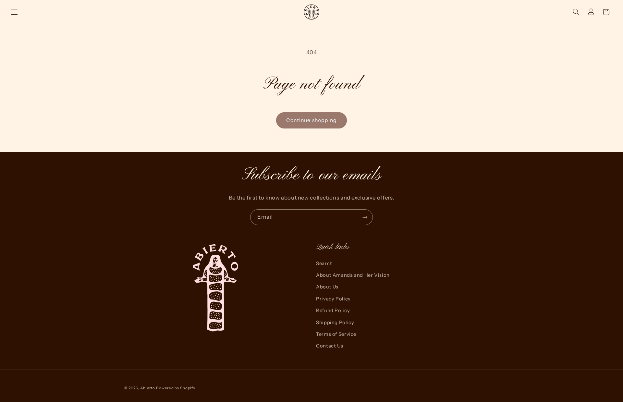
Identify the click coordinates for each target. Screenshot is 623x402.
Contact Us (329, 346)
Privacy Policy (333, 299)
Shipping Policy (335, 322)
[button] (14, 12)
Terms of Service (336, 334)
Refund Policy (333, 310)
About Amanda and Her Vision (353, 275)
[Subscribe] (365, 217)
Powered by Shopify (175, 388)
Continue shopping (311, 120)
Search (324, 263)
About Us (327, 287)
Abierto (147, 388)
